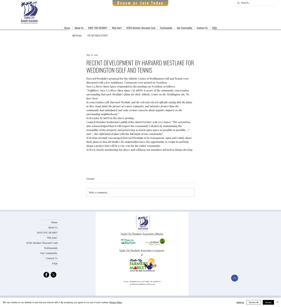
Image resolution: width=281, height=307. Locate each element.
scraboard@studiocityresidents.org (142, 284)
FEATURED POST (98, 35)
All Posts (77, 35)
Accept (268, 302)
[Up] (234, 278)
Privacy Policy (115, 302)
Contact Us (52, 258)
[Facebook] (46, 275)
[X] (53, 275)
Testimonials (51, 247)
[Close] (277, 302)
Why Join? (52, 237)
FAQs (55, 263)
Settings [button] (240, 302)
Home (54, 222)
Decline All (253, 302)
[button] (79, 28)
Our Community (49, 253)
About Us (53, 227)
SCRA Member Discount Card (49, 242)
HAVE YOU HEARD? (49, 232)
